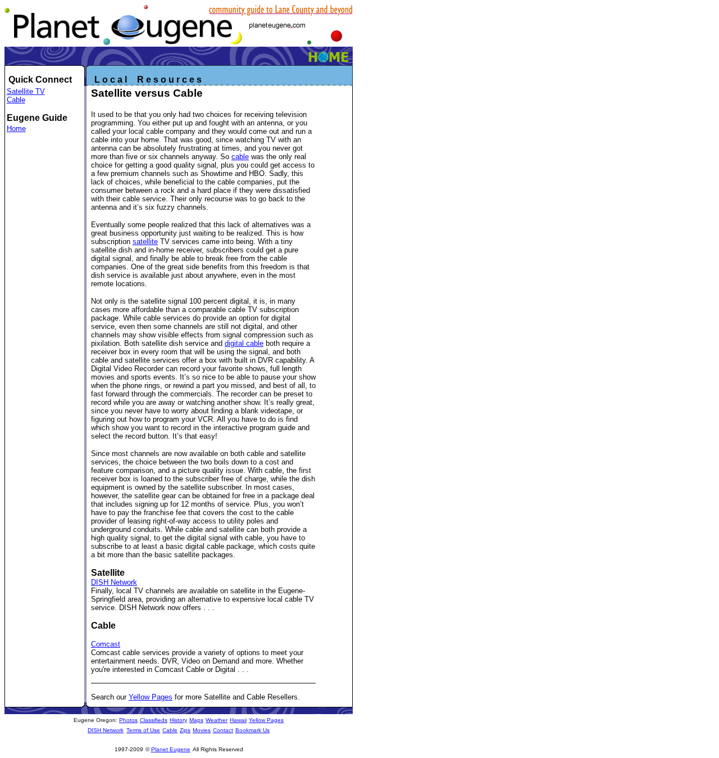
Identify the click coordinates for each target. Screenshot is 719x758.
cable (240, 156)
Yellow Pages (150, 697)
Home (16, 128)
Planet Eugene (170, 749)
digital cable (244, 343)
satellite (145, 241)
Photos (128, 720)
